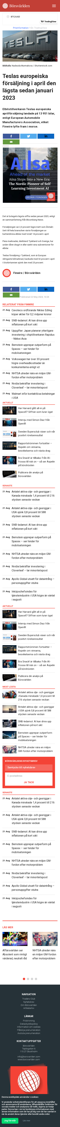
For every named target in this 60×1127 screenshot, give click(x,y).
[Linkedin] (46, 136)
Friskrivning (29, 1020)
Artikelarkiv (28, 1008)
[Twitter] (28, 136)
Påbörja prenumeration (28, 1030)
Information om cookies (28, 1027)
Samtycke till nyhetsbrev (21, 767)
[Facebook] (11, 136)
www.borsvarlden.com (29, 1059)
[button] (24, 979)
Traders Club (28, 999)
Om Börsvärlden (29, 1005)
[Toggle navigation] (54, 6)
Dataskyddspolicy (29, 1024)
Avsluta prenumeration (29, 1033)
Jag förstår (10, 1120)
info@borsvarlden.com (29, 1056)
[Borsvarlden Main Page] (16, 6)
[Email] (11, 141)
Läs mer (26, 1120)
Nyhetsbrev (28, 1002)
